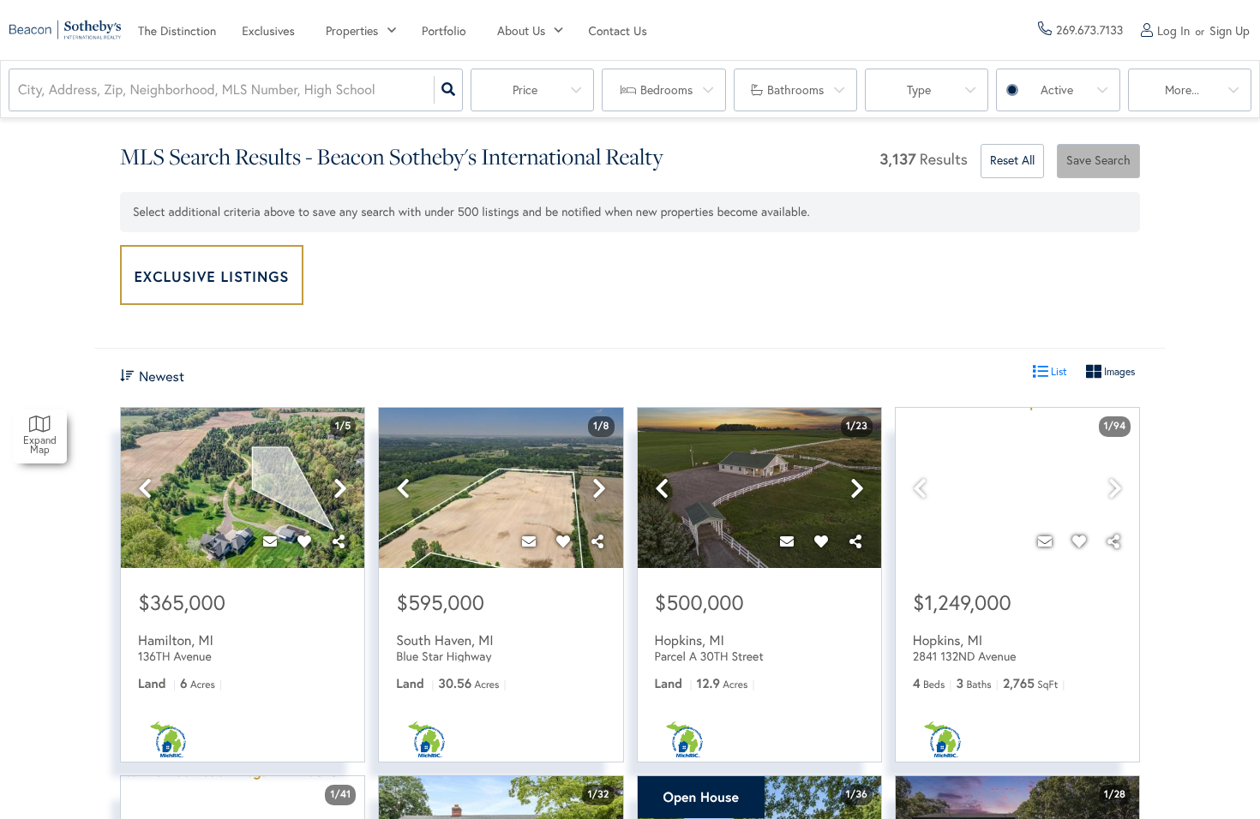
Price (525, 90)
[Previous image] (145, 489)
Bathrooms (795, 90)
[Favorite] (304, 542)
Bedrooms (666, 90)
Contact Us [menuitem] (618, 31)
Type (919, 90)
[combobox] (19, 90)
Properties (352, 31)
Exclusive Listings (212, 276)
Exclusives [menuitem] (268, 31)
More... (1182, 90)
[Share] (338, 542)
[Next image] (340, 489)
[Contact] (270, 542)
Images (1118, 371)
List (1057, 371)
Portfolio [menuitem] (444, 31)
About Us (521, 31)
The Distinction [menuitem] (177, 31)
